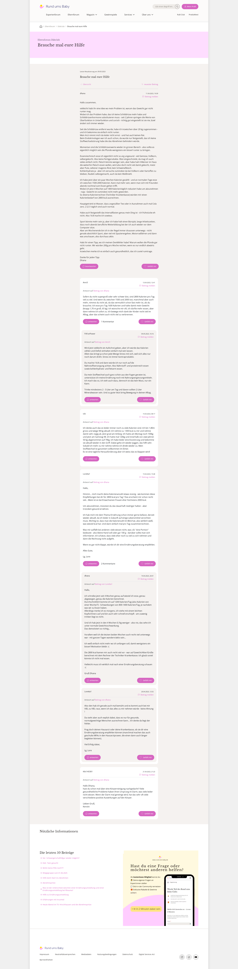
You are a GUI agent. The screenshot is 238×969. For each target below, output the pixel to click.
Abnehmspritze (49, 883)
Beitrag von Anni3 (102, 342)
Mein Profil (191, 6)
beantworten (90, 266)
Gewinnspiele (110, 14)
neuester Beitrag (151, 84)
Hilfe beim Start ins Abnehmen (55, 878)
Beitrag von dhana (101, 290)
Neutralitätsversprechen (65, 954)
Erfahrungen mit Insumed (53, 899)
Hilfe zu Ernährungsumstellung (56, 894)
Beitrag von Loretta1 (103, 584)
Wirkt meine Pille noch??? (53, 868)
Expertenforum (53, 14)
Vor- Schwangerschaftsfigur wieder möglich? (61, 858)
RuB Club (181, 14)
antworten (92, 321)
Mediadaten (86, 954)
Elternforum (73, 14)
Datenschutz (127, 954)
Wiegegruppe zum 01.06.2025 (55, 873)
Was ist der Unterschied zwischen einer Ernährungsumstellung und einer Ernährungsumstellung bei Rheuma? (73, 889)
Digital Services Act (147, 954)
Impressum (44, 954)
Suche (177, 6)
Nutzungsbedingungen (107, 954)
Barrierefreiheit (46, 960)
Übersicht (87, 84)
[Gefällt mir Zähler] (150, 266)
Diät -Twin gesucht (50, 863)
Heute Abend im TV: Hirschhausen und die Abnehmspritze (67, 904)
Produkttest (193, 14)
